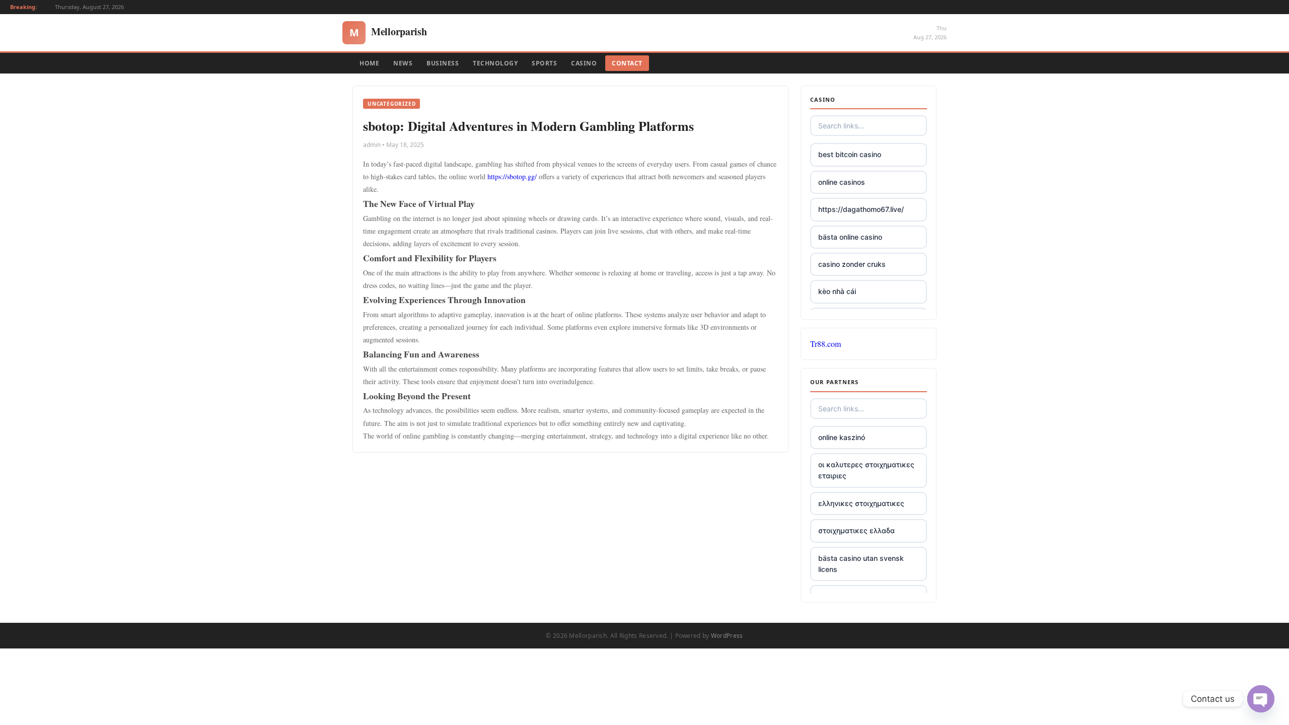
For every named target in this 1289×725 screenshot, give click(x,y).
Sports (544, 63)
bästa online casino (850, 237)
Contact (627, 63)
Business (442, 63)
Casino (584, 63)
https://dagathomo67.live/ (861, 209)
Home (369, 63)
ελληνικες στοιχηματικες (861, 503)
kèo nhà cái (837, 291)
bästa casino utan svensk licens (861, 563)
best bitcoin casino (849, 154)
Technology (495, 63)
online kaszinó (841, 437)
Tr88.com (825, 343)
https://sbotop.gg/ (512, 176)
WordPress (727, 635)
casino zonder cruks (852, 264)
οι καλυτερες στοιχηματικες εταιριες (866, 470)
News (402, 63)
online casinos (841, 182)
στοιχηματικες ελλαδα (856, 530)
